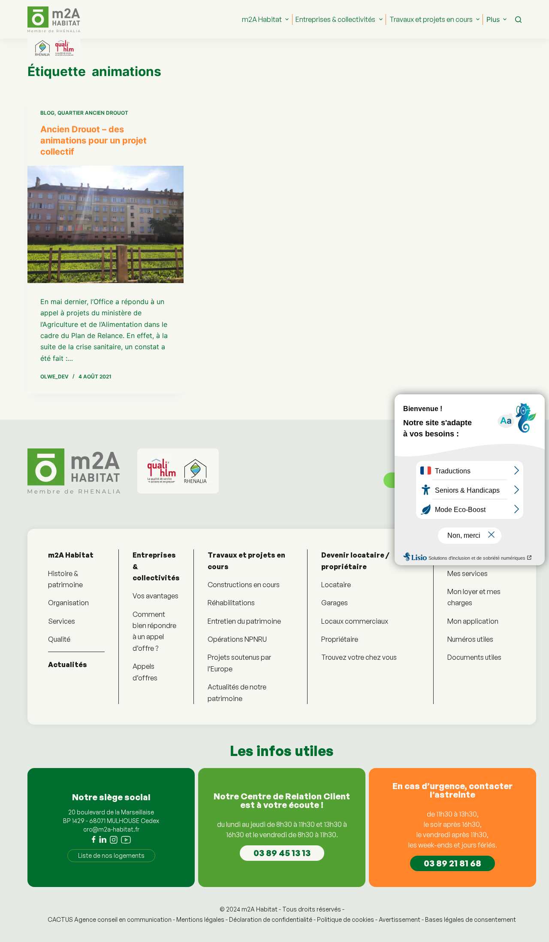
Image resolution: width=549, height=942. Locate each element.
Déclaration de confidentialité (270, 919)
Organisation (68, 602)
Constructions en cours (244, 584)
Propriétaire (339, 639)
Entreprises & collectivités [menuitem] (335, 19)
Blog (47, 113)
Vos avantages (155, 595)
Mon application (472, 621)
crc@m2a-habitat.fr (111, 829)
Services (61, 621)
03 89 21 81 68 (452, 863)
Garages (334, 602)
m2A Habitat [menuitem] (262, 19)
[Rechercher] (518, 19)
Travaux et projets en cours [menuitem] (431, 19)
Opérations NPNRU (237, 639)
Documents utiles (474, 657)
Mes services (467, 573)
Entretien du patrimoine (244, 621)
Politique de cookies (345, 919)
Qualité (59, 639)
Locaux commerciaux (354, 621)
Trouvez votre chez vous (359, 657)
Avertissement (399, 919)
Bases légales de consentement (470, 919)
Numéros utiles (470, 639)
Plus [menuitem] (493, 19)
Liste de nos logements (111, 855)
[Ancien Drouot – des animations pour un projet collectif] (105, 224)
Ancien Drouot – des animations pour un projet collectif (93, 140)
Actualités (67, 664)
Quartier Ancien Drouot (92, 113)
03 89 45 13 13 (282, 852)
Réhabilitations (231, 602)
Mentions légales (200, 919)
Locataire (336, 584)
